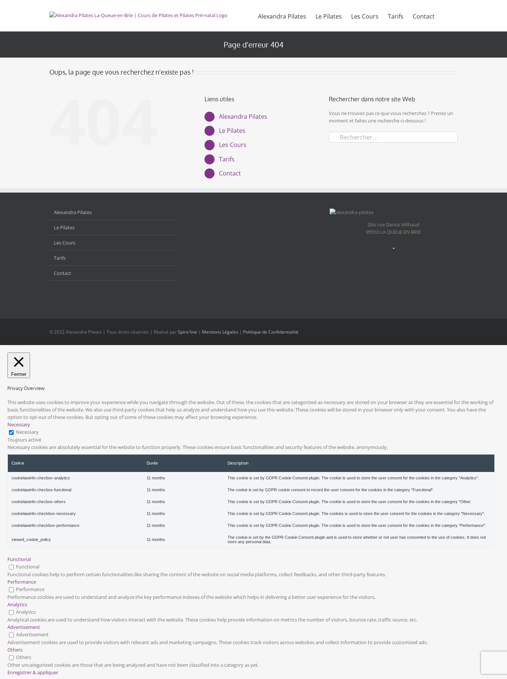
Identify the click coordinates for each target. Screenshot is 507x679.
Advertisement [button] (23, 627)
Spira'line (187, 332)
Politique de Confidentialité (270, 332)
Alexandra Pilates (243, 116)
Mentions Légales (220, 332)
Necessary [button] (18, 424)
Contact (230, 173)
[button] (446, 15)
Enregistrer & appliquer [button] (32, 672)
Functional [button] (19, 559)
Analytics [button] (17, 604)
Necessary (27, 432)
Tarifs (227, 159)
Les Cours (232, 145)
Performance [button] (21, 581)
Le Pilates (232, 131)
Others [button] (15, 649)
